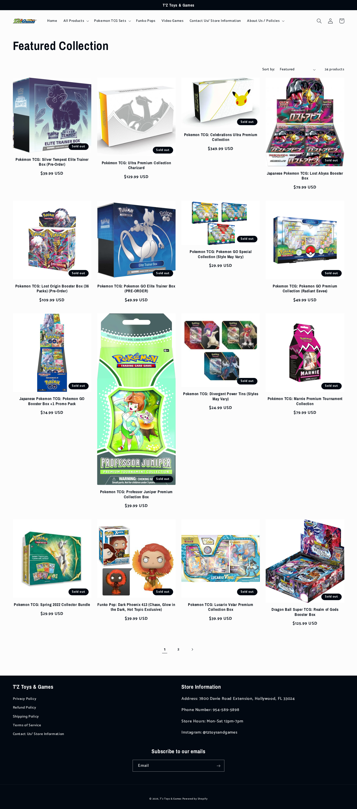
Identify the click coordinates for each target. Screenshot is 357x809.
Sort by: (268, 69)
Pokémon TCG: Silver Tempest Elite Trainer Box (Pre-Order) (52, 162)
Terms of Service (27, 725)
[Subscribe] (218, 766)
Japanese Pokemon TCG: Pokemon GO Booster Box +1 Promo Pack (52, 401)
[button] (75, 21)
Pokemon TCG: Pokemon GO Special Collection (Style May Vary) (221, 254)
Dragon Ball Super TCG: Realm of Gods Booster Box (305, 612)
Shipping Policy (26, 716)
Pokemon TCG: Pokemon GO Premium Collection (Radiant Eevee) (305, 289)
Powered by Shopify (195, 799)
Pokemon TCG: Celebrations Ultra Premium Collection (220, 137)
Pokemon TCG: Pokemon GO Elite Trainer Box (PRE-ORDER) (136, 289)
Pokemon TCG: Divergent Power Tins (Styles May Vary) (220, 396)
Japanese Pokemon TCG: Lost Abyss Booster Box (305, 176)
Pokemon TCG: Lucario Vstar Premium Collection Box (220, 607)
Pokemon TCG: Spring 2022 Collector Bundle (52, 604)
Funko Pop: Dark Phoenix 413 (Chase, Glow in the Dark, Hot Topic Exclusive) (136, 607)
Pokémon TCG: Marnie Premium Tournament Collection (305, 401)
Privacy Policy (24, 699)
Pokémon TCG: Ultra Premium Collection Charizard (136, 165)
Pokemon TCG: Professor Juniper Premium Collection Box (136, 494)
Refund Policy (24, 708)
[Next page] (192, 649)
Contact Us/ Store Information (38, 734)
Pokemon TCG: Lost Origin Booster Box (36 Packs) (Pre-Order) (52, 289)
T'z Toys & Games (170, 799)
